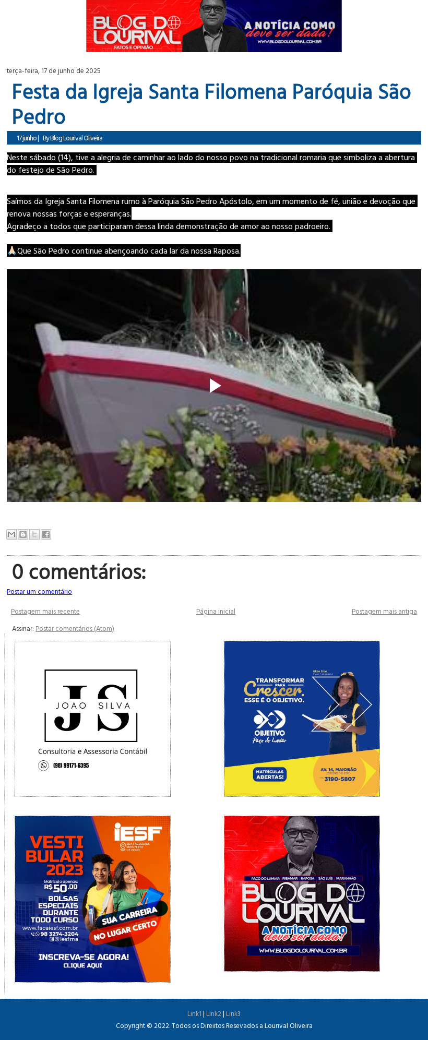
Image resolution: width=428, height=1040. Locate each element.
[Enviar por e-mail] (11, 534)
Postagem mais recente (45, 611)
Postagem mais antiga (384, 611)
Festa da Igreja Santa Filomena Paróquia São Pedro (211, 103)
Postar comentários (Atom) (74, 628)
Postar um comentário (39, 591)
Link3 (233, 1013)
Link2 (213, 1013)
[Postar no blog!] (23, 534)
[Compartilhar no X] (34, 534)
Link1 (194, 1013)
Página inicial (215, 611)
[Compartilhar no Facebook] (46, 534)
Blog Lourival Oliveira (76, 138)
